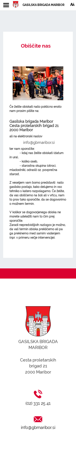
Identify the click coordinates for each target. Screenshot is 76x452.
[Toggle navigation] (6, 5)
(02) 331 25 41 (38, 403)
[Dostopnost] (72, 4)
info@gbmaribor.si (38, 427)
